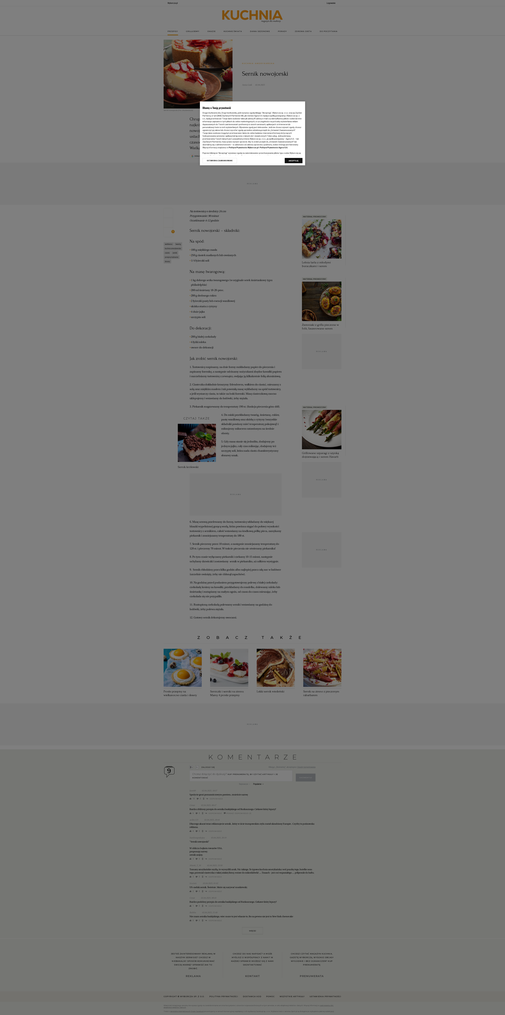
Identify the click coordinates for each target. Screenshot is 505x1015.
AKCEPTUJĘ (294, 161)
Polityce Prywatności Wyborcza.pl (244, 148)
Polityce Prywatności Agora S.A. (274, 148)
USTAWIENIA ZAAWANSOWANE (220, 161)
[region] (252, 133)
